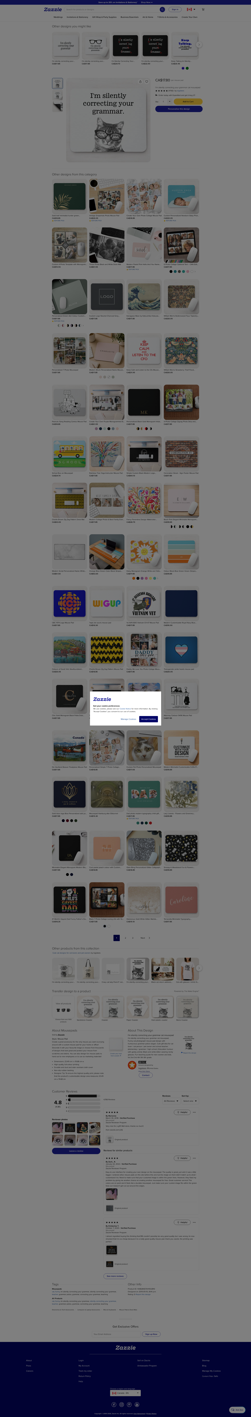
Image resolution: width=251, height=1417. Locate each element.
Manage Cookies (128, 719)
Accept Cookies (148, 719)
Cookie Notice (125, 709)
